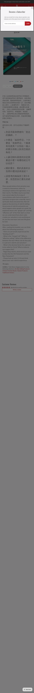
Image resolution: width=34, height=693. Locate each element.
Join (27, 23)
